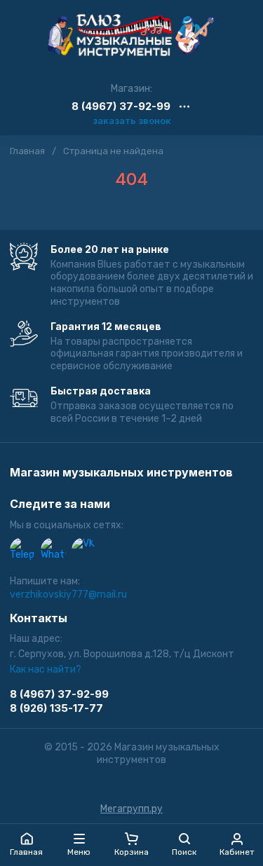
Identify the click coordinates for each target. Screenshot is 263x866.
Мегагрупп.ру (131, 809)
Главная (27, 151)
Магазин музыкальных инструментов (121, 473)
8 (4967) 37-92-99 (121, 107)
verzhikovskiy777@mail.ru (68, 594)
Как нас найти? (45, 669)
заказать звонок (132, 120)
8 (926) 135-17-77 (56, 708)
